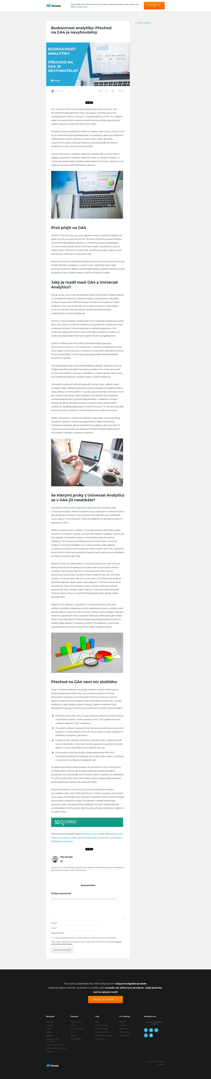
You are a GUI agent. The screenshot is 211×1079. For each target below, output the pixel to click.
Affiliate (49, 1036)
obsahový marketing (63, 841)
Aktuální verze (125, 1032)
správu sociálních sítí (80, 837)
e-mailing (64, 837)
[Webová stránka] (61, 861)
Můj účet (122, 1022)
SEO (116, 834)
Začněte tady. (82, 7)
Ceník (48, 1029)
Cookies (49, 1051)
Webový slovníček (102, 1032)
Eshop (73, 1025)
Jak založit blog (101, 1029)
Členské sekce (76, 1022)
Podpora (122, 1025)
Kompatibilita (76, 1039)
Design (73, 1036)
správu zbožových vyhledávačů (106, 837)
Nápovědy (123, 1029)
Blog (72, 1032)
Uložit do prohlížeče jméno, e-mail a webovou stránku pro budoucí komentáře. (85, 938)
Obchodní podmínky (54, 1045)
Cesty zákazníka (77, 1029)
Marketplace (124, 1035)
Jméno (54, 923)
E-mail (54, 928)
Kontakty (49, 1022)
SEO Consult (92, 834)
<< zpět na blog (142, 22)
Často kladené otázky (103, 1035)
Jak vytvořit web (101, 1025)
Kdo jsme (50, 1025)
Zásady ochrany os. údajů (56, 1048)
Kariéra (49, 1032)
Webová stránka (57, 933)
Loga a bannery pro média (52, 1040)
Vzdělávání (99, 1039)
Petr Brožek (59, 91)
